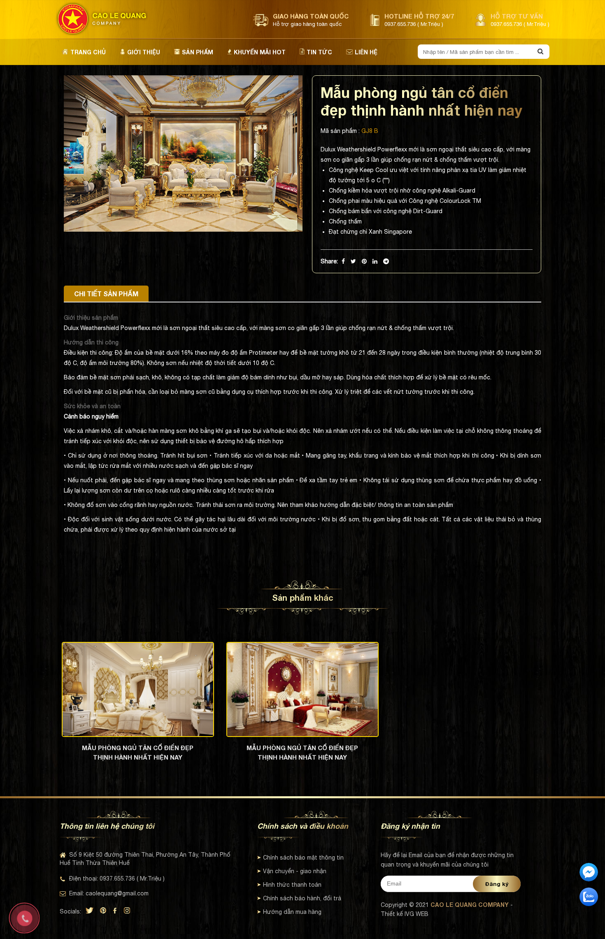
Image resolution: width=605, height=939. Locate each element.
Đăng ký (496, 884)
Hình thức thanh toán (292, 884)
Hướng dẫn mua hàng (292, 912)
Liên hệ (366, 52)
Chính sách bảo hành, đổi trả (302, 898)
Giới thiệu (143, 52)
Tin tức (319, 52)
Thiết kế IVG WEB (404, 914)
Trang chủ (88, 52)
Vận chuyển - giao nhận (294, 871)
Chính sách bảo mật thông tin (303, 857)
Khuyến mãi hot (260, 52)
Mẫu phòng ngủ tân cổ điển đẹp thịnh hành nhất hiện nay (137, 752)
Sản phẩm (197, 52)
